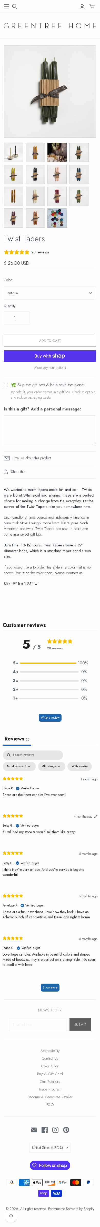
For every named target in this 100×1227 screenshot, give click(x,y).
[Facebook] (45, 1130)
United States (47, 1147)
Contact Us (50, 1058)
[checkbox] (79, 766)
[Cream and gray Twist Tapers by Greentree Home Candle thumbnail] (13, 152)
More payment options (50, 367)
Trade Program (50, 1089)
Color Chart (50, 1066)
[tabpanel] (50, 873)
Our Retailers (50, 1081)
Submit (80, 1024)
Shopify (89, 1208)
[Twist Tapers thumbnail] (35, 152)
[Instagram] (55, 1130)
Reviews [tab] (17, 739)
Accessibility (50, 1051)
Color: (8, 280)
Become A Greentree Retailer (50, 1097)
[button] (50, 663)
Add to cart (50, 340)
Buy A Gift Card (50, 1074)
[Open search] (14, 6)
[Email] (34, 1130)
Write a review (50, 717)
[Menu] (6, 6)
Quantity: (10, 306)
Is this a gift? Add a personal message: (42, 409)
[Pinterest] (66, 1130)
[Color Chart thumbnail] (57, 218)
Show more (50, 987)
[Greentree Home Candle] (50, 25)
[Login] (82, 6)
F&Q (50, 1104)
